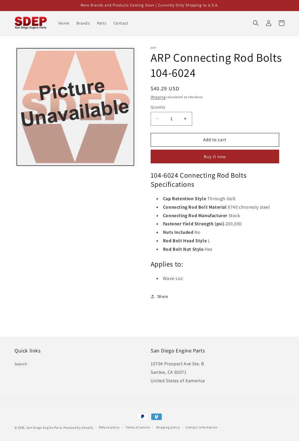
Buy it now (215, 156)
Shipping (158, 97)
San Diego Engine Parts (44, 428)
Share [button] (162, 296)
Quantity (158, 107)
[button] (255, 23)
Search (21, 363)
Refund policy (109, 427)
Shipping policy (168, 427)
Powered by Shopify (78, 428)
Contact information (201, 427)
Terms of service (138, 427)
